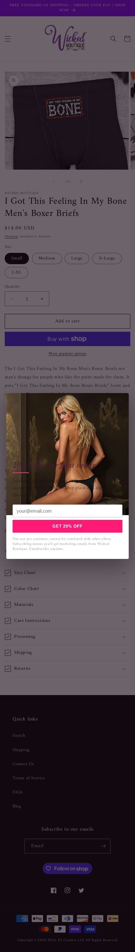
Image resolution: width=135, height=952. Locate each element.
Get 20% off (67, 526)
